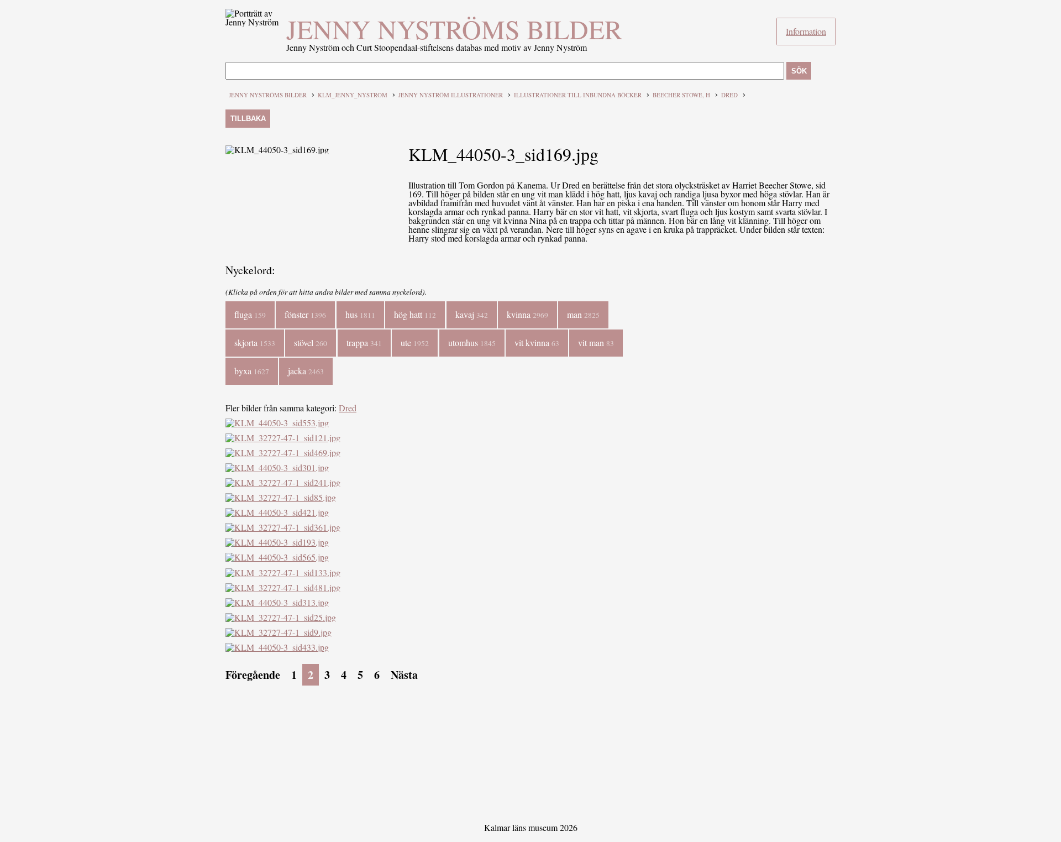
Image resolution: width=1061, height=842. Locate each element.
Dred (729, 95)
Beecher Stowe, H (681, 95)
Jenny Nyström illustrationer (450, 95)
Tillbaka (248, 118)
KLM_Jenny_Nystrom (352, 95)
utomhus (472, 342)
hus (360, 314)
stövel (310, 342)
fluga (250, 314)
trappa (364, 342)
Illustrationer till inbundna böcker (578, 95)
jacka (306, 370)
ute (415, 342)
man (583, 314)
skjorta (254, 342)
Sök (799, 71)
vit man (596, 342)
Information (806, 31)
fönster (305, 314)
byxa (251, 370)
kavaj (471, 314)
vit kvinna (536, 342)
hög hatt (415, 314)
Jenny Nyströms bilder (454, 28)
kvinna (527, 314)
